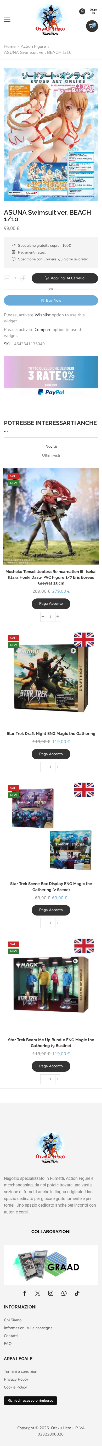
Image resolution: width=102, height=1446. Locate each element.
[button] (7, 20)
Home (10, 46)
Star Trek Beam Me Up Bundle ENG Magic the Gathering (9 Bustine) (51, 1043)
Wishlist (43, 315)
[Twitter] (37, 1293)
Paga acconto (51, 603)
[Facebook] (24, 1293)
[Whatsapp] (64, 1293)
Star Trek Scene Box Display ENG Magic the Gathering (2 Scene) (51, 886)
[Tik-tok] (77, 1293)
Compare (43, 330)
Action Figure (33, 46)
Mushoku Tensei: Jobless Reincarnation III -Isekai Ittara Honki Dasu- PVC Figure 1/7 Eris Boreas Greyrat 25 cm (51, 577)
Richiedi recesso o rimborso (30, 1400)
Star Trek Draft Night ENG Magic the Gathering (51, 733)
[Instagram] (50, 1293)
